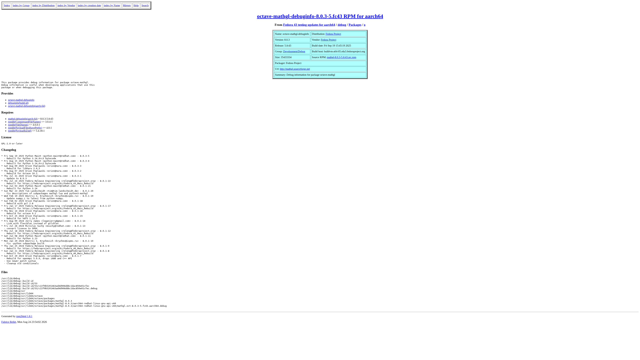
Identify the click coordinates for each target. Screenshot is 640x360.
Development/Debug (294, 51)
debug (342, 24)
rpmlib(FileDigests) (18, 124)
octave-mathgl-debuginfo (21, 99)
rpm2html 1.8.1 (24, 316)
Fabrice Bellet (8, 321)
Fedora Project (333, 33)
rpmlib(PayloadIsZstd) (20, 130)
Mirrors (127, 5)
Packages (355, 24)
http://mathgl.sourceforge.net (295, 69)
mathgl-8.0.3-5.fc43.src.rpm (341, 57)
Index (7, 5)
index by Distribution (43, 5)
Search (145, 5)
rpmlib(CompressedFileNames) (24, 121)
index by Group (21, 5)
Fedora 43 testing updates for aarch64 (309, 24)
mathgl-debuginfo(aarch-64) (23, 118)
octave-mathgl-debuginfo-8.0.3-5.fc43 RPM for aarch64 (320, 16)
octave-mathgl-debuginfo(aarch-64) (26, 105)
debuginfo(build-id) (18, 103)
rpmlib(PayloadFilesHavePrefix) (25, 127)
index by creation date (89, 5)
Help (136, 5)
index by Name (112, 5)
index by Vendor (66, 5)
